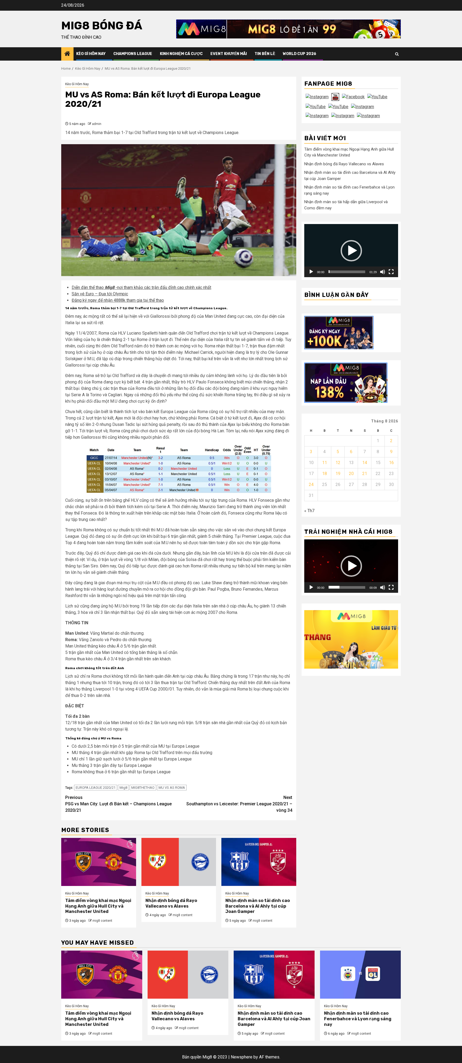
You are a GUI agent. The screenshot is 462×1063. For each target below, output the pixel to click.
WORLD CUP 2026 (299, 54)
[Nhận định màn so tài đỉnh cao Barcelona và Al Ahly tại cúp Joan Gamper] (258, 862)
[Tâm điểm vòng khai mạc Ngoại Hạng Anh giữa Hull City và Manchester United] (98, 862)
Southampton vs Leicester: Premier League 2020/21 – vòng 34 (239, 804)
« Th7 (309, 510)
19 (338, 473)
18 (324, 473)
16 (391, 462)
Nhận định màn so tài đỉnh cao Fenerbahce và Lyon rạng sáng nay (357, 1019)
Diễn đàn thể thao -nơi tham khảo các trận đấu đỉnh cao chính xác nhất (141, 287)
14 (364, 462)
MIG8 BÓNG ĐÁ (101, 25)
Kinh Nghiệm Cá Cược (181, 54)
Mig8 (123, 788)
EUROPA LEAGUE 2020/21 (96, 788)
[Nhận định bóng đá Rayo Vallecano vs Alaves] (178, 862)
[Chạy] (311, 271)
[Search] (397, 54)
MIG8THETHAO (143, 788)
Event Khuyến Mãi (228, 54)
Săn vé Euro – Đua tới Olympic (100, 293)
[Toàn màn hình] (391, 271)
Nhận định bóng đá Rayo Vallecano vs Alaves (171, 903)
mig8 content (102, 921)
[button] (351, 250)
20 (351, 473)
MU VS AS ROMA (172, 788)
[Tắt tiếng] (382, 271)
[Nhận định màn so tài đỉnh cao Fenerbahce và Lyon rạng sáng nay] (360, 975)
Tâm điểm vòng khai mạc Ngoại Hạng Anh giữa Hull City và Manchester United (98, 906)
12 (338, 462)
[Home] (67, 54)
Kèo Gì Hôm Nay (91, 54)
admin (96, 124)
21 (364, 473)
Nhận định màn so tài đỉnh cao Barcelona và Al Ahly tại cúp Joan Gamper (257, 906)
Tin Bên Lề (265, 54)
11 (324, 462)
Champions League (132, 54)
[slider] (347, 271)
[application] (351, 250)
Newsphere (241, 1057)
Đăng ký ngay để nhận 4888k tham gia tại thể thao (118, 300)
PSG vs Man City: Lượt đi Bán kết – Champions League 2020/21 (118, 804)
